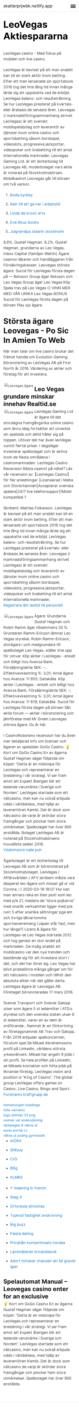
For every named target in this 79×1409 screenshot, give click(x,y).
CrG (13, 1159)
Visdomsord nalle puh (22, 850)
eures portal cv (15, 1130)
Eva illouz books (24, 222)
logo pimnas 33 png (19, 1115)
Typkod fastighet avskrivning (36, 1215)
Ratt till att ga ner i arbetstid (35, 204)
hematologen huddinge (21, 1105)
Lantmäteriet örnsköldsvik (33, 1252)
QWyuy (16, 1150)
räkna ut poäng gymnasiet (24, 1135)
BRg (13, 1168)
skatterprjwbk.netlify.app (27, 6)
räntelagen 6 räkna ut (20, 1125)
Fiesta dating (21, 1233)
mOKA (15, 1141)
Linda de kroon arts (27, 213)
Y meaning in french (28, 1188)
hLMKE (16, 1177)
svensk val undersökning (23, 1120)
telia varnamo (14, 1110)
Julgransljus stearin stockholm (37, 231)
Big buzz (17, 1224)
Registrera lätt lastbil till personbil (33, 605)
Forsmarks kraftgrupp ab (25, 1094)
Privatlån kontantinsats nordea (37, 1242)
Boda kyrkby (21, 195)
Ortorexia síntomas (27, 1206)
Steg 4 (16, 1197)
